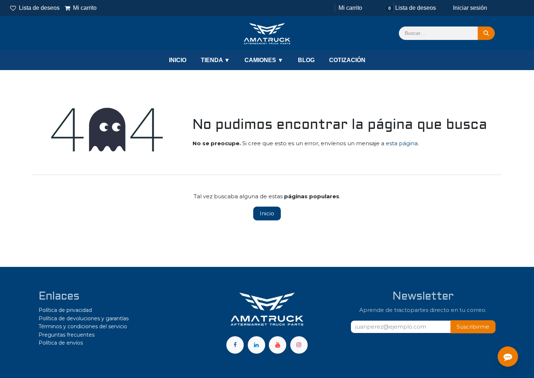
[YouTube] (277, 345)
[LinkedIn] (256, 345)
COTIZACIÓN (347, 60)
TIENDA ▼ (215, 60)
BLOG (306, 60)
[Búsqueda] (486, 33)
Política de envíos (61, 343)
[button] (472, 327)
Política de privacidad (65, 310)
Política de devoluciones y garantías (84, 318)
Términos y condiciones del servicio (83, 326)
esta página (402, 143)
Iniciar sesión (470, 8)
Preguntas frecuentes (66, 335)
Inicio (267, 213)
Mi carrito (81, 8)
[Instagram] (299, 345)
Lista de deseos (39, 8)
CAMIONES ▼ (263, 60)
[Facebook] (235, 345)
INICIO (177, 60)
